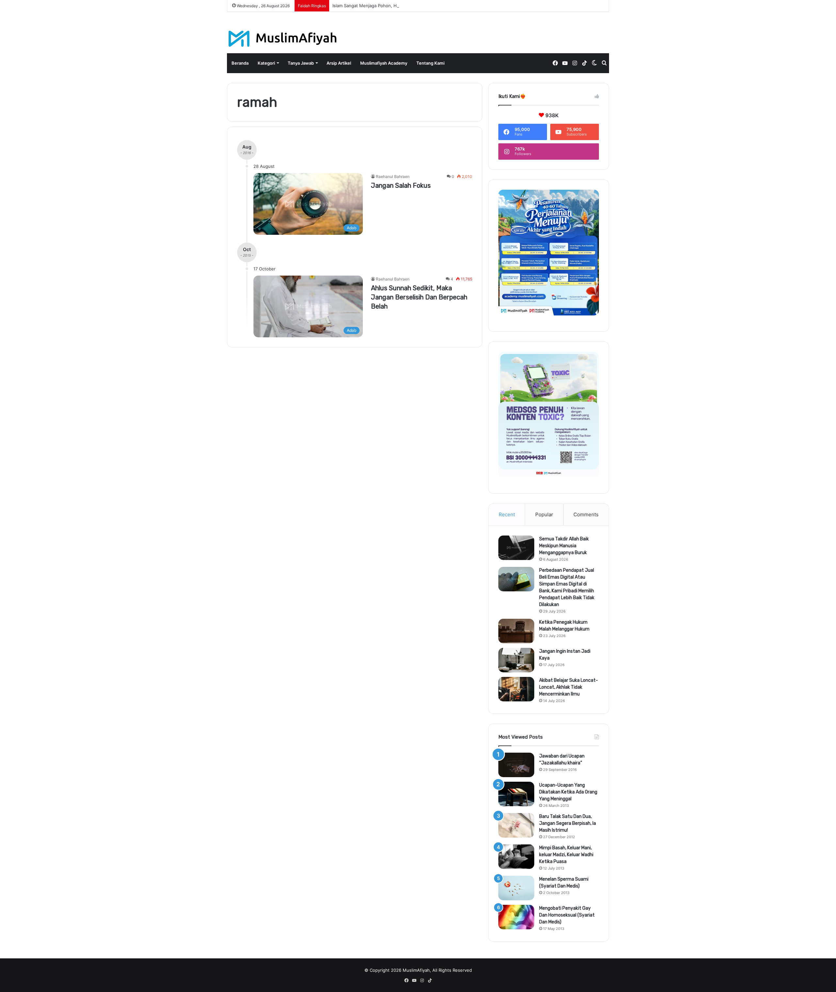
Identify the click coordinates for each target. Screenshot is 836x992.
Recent (507, 514)
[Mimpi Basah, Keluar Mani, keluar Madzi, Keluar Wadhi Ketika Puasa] (516, 856)
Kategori (266, 63)
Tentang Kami (430, 63)
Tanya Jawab (301, 63)
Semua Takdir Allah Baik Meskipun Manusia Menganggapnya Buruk (564, 545)
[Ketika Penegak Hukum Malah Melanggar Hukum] (516, 631)
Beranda (240, 63)
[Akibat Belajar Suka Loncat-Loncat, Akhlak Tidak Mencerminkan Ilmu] (516, 689)
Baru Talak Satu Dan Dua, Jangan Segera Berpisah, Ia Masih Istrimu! (567, 823)
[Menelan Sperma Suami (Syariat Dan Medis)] (516, 888)
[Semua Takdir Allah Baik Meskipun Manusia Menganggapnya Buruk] (516, 548)
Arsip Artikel (339, 63)
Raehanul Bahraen (393, 176)
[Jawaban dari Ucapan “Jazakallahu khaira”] (516, 765)
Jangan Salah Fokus (401, 185)
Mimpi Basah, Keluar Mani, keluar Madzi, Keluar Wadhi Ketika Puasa (566, 854)
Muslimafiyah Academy (383, 63)
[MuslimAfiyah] (282, 39)
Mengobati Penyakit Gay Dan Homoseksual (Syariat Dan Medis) (567, 915)
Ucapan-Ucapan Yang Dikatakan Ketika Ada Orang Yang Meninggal (568, 792)
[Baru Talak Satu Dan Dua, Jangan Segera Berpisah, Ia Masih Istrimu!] (516, 825)
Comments (586, 514)
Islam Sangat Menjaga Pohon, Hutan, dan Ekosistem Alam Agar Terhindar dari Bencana (420, 5)
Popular (544, 514)
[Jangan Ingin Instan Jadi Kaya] (516, 660)
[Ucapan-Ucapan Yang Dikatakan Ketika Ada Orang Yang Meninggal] (516, 794)
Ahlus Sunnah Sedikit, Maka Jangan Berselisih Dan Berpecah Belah (419, 297)
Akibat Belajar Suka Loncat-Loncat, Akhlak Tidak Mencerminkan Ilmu (568, 687)
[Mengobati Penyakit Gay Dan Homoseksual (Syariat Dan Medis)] (516, 917)
